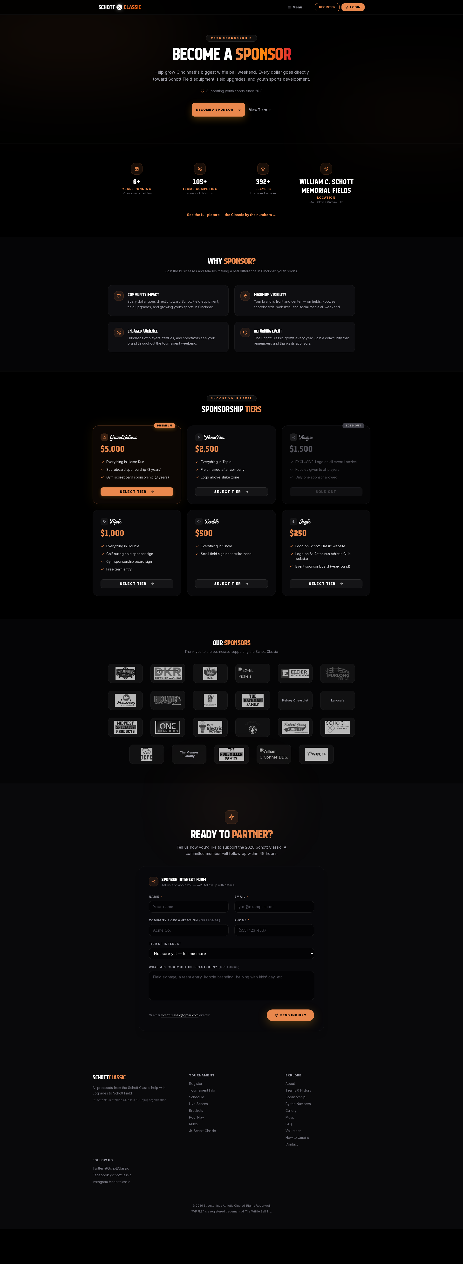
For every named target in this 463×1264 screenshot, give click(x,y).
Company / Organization (185, 920)
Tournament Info (202, 1090)
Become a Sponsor (214, 109)
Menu (297, 7)
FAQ (289, 1124)
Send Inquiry (293, 1015)
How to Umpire (297, 1137)
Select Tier (133, 492)
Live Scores (198, 1104)
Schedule (196, 1097)
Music (290, 1117)
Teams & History (298, 1090)
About (290, 1083)
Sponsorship (296, 1097)
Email (241, 896)
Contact (292, 1144)
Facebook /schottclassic (112, 1175)
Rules (193, 1124)
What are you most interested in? (194, 967)
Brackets (196, 1110)
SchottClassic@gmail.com (179, 1015)
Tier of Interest (165, 944)
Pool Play (196, 1117)
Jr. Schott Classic (202, 1131)
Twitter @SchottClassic (111, 1168)
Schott (109, 1077)
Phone (242, 920)
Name (155, 896)
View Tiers (258, 110)
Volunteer (293, 1131)
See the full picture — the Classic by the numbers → (231, 215)
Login (355, 7)
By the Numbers (298, 1104)
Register (327, 7)
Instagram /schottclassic (111, 1182)
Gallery (291, 1110)
